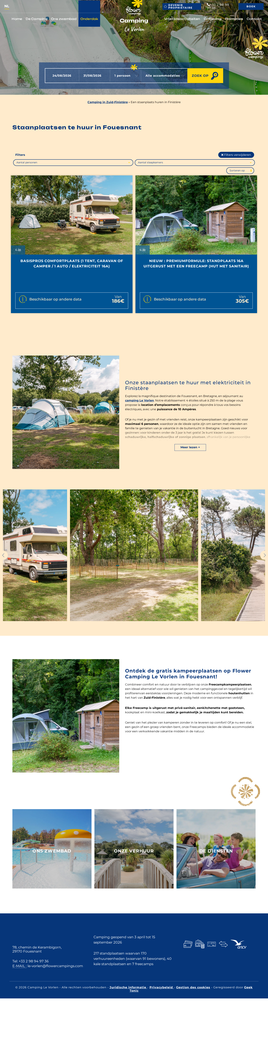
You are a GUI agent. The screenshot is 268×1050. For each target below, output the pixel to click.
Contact (254, 19)
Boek (251, 6)
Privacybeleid (161, 987)
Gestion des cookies (193, 987)
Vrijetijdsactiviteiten (182, 19)
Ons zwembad (64, 19)
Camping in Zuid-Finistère (108, 102)
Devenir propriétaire (180, 6)
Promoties (234, 19)
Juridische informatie (128, 987)
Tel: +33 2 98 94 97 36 (30, 961)
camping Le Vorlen (139, 400)
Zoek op (200, 76)
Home (17, 19)
